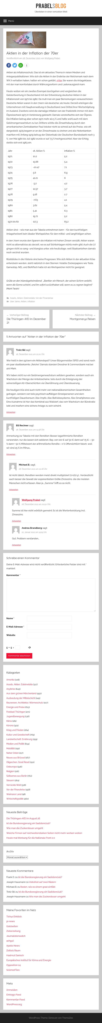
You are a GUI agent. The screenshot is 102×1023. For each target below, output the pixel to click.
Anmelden (11, 990)
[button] (8, 65)
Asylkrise (10, 689)
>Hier (59, 80)
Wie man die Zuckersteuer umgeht (24, 828)
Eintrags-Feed (13, 994)
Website (10, 635)
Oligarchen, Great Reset (17, 762)
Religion (10, 771)
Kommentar (13, 575)
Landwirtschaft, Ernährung (19, 739)
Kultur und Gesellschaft (17, 734)
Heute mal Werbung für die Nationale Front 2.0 (30, 838)
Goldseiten (12, 926)
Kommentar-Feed (15, 999)
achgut (10, 940)
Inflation (31, 301)
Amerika (10, 679)
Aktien (24, 301)
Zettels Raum (13, 950)
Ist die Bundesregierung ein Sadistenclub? (28, 823)
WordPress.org (14, 1004)
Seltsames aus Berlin (16, 776)
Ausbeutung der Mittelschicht (20, 698)
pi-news (10, 921)
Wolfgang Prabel (52, 58)
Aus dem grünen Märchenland (21, 693)
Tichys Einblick (14, 916)
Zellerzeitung (13, 931)
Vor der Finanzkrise (44, 298)
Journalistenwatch (16, 936)
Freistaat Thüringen (15, 712)
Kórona (10, 725)
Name (10, 618)
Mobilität (10, 748)
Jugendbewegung (15, 716)
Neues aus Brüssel (15, 757)
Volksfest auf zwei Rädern (42, 882)
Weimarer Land (14, 794)
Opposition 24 (13, 965)
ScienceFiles (13, 970)
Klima (9, 721)
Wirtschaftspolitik (14, 799)
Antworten (10, 412)
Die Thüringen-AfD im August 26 (23, 818)
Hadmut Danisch (15, 955)
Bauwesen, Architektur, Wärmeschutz (24, 702)
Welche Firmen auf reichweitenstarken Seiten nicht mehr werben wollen (44, 833)
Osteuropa (11, 766)
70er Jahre (15, 301)
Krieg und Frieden (15, 730)
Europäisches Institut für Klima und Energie (28, 960)
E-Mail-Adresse (15, 626)
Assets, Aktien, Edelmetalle (22, 298)
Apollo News (13, 945)
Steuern (10, 780)
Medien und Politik (15, 744)
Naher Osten (12, 753)
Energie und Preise (15, 707)
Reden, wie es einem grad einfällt (37, 886)
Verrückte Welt (13, 785)
